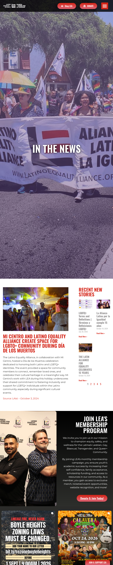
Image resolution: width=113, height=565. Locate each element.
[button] (104, 6)
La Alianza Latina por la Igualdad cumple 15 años (103, 319)
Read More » (83, 336)
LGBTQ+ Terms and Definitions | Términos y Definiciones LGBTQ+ (85, 321)
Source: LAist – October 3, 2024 (21, 398)
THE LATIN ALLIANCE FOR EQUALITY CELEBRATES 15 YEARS (85, 365)
